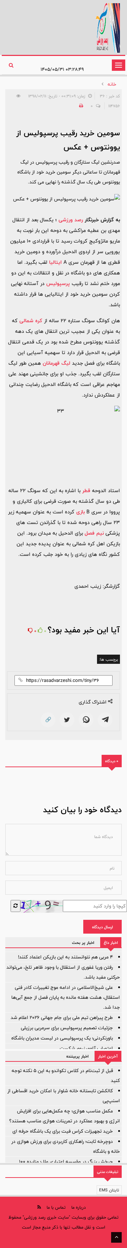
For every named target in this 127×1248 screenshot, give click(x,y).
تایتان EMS (109, 1189)
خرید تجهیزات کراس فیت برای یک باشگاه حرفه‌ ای (62, 1131)
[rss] (39, 1207)
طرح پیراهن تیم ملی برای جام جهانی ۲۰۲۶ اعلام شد (62, 1017)
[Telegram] (105, 719)
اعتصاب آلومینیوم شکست (86, 1048)
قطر (86, 490)
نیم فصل (94, 533)
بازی (80, 511)
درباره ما (78, 1207)
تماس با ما (56, 1207)
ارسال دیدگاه (102, 926)
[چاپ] (80, 105)
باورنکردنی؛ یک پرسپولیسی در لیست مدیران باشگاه (62, 1038)
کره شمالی (30, 320)
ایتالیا (55, 262)
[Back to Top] (116, 1237)
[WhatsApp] (86, 719)
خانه (112, 84)
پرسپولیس (58, 283)
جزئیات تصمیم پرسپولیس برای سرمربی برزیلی (67, 1028)
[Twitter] (67, 719)
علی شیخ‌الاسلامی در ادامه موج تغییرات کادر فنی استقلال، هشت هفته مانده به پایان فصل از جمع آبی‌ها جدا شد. (65, 997)
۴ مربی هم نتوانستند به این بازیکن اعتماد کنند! (65, 957)
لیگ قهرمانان (56, 363)
